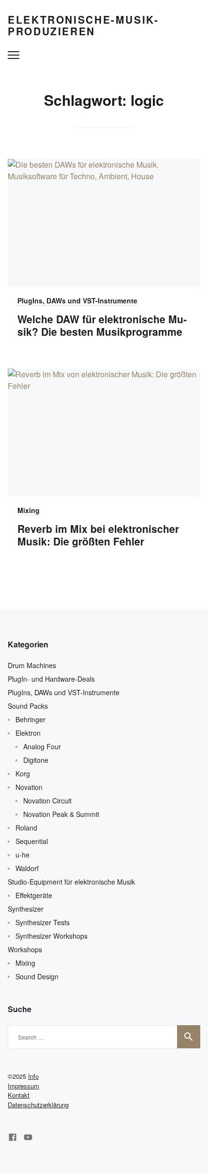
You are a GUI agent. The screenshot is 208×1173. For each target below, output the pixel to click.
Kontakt (19, 1095)
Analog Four (42, 746)
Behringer (30, 719)
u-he (22, 854)
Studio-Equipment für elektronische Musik (71, 882)
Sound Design (37, 976)
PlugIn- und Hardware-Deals (51, 679)
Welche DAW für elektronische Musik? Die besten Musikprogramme (102, 325)
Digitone (35, 760)
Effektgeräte (33, 895)
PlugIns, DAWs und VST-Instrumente (77, 300)
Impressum (23, 1085)
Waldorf (27, 868)
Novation (29, 787)
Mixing (28, 510)
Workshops (25, 949)
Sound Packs (28, 706)
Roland (26, 827)
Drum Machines (32, 665)
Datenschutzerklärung (38, 1104)
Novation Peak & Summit (61, 814)
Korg (22, 773)
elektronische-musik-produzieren (83, 25)
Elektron (28, 733)
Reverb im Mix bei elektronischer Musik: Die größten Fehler (98, 534)
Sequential (31, 841)
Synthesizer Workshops (51, 936)
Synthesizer (26, 909)
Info (33, 1076)
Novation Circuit (47, 800)
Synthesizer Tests (42, 922)
